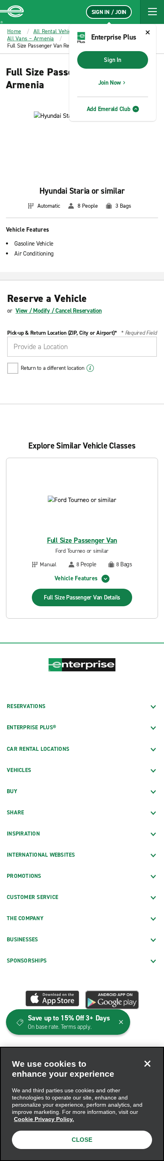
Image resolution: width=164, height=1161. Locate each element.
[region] (82, 1104)
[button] (152, 12)
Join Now (109, 83)
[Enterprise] (12, 12)
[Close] (147, 1063)
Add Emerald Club (109, 109)
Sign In (112, 60)
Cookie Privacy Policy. (44, 1119)
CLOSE (82, 1139)
